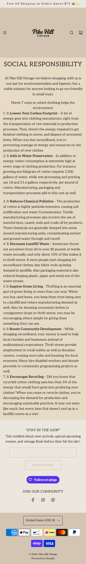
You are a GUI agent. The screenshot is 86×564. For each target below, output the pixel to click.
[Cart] (80, 32)
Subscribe (43, 465)
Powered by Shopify (43, 558)
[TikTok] (53, 499)
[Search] (71, 32)
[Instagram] (43, 499)
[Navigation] (4, 32)
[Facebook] (33, 499)
